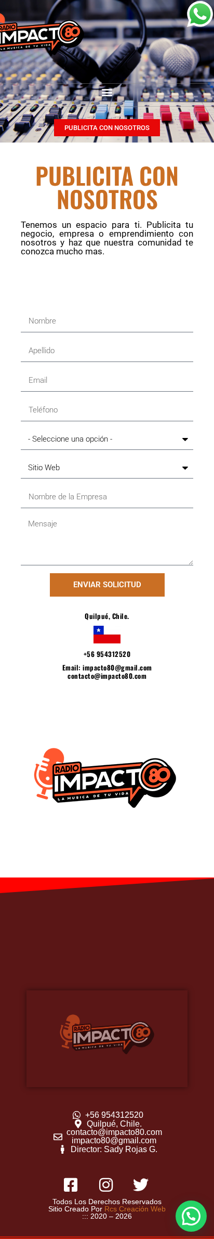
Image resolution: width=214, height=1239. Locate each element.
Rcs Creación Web (135, 1209)
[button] (107, 92)
